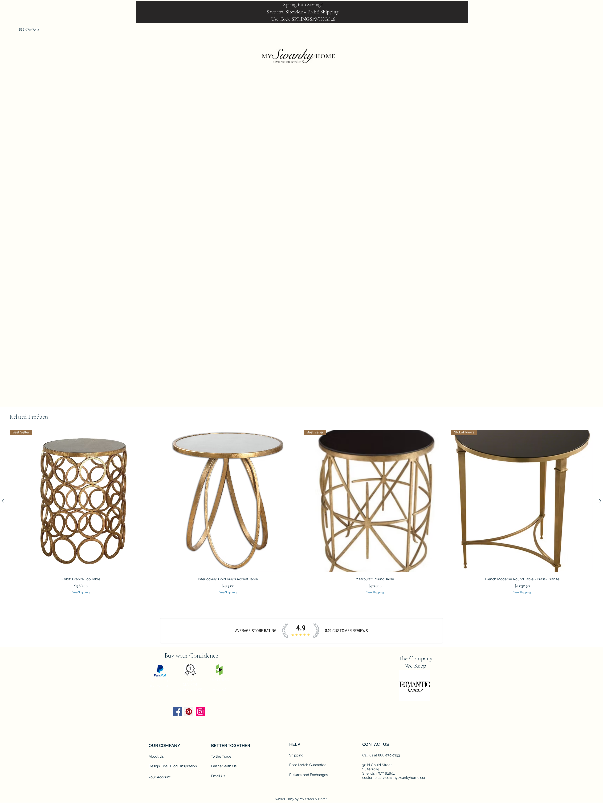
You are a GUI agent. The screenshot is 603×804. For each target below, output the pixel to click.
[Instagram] (200, 711)
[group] (301, 512)
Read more (349, 214)
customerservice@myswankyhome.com (395, 778)
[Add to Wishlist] (403, 251)
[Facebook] (546, 29)
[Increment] (359, 234)
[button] (581, 29)
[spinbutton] (352, 234)
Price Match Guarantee (307, 765)
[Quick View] (228, 501)
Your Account (159, 777)
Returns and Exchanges (308, 775)
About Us (156, 757)
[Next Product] (600, 501)
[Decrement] (345, 234)
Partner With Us (223, 766)
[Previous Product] (3, 501)
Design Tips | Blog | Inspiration (173, 766)
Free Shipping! (353, 181)
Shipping (296, 755)
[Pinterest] (188, 711)
